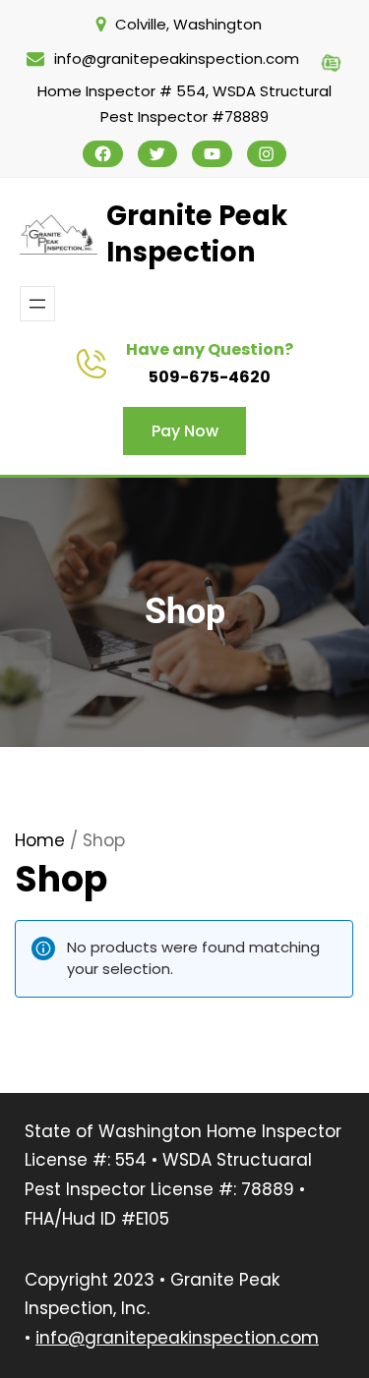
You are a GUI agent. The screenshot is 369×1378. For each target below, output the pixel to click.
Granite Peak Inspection (196, 234)
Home (40, 840)
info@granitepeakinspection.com (177, 1337)
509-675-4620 (210, 377)
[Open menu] (37, 303)
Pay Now (185, 431)
